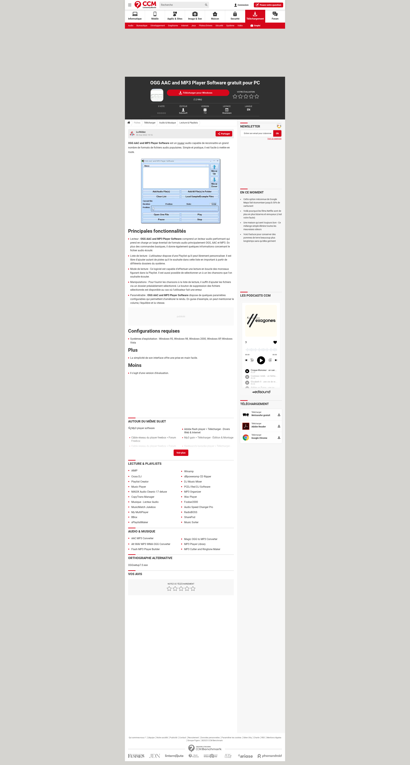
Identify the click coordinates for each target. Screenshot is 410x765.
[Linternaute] (174, 755)
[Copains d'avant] (211, 756)
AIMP (134, 470)
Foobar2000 (191, 501)
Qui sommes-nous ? (137, 737)
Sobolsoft (183, 113)
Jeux (193, 25)
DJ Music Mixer (193, 481)
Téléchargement (255, 18)
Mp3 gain (189, 437)
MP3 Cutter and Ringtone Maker (202, 549)
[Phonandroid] (270, 756)
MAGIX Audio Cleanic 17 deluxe (149, 491)
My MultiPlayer (139, 512)
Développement (158, 25)
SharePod (189, 517)
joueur (180, 143)
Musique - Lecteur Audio (145, 501)
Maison (215, 18)
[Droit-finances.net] (194, 756)
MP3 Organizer (192, 491)
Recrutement (193, 737)
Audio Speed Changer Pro (198, 507)
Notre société (162, 737)
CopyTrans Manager (142, 496)
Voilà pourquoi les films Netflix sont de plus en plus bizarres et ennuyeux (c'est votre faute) (262, 214)
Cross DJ (136, 476)
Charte (256, 737)
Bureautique (141, 25)
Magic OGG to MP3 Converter (200, 539)
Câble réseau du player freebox (148, 437)
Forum (275, 18)
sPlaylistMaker (139, 522)
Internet (184, 25)
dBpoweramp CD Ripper (197, 476)
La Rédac (141, 132)
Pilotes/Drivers (205, 25)
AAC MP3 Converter (142, 538)
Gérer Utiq (247, 737)
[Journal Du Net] (154, 756)
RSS (263, 737)
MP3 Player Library (195, 544)
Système (230, 25)
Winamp (189, 471)
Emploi (257, 25)
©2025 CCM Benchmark (212, 740)
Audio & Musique (167, 122)
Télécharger (150, 122)
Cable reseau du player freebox (148, 446)
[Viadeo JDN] (228, 756)
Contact (182, 737)
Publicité (173, 737)
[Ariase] (245, 756)
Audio (130, 25)
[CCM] (145, 5)
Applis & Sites (174, 18)
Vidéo (240, 25)
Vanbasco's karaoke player (199, 446)
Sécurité (219, 25)
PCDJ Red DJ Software (197, 486)
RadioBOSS (190, 512)
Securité (235, 18)
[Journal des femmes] (136, 756)
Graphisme (173, 25)
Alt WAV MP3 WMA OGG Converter (150, 544)
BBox (134, 517)
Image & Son (195, 18)
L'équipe (151, 737)
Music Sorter (191, 522)
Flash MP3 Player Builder (145, 549)
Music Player (138, 486)
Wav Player (190, 496)
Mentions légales (274, 737)
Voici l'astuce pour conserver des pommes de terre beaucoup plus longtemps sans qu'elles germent (259, 237)
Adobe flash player (194, 429)
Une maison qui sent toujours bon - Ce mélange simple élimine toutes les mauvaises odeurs (262, 226)
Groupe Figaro (194, 740)
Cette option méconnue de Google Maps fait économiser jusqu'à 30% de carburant (261, 202)
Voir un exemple (274, 139)
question (270, 5)
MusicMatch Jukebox (143, 507)
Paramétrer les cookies (231, 737)
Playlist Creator (139, 481)
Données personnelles (210, 737)
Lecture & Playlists (189, 122)
